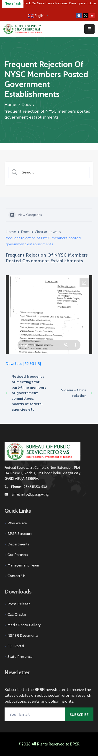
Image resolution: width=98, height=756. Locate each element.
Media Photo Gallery (24, 625)
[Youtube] (92, 15)
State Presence (20, 656)
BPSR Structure (20, 533)
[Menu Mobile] (89, 29)
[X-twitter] (85, 15)
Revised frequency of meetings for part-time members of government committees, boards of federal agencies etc (29, 393)
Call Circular (17, 614)
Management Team (23, 565)
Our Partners (18, 555)
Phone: (29, 487)
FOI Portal (16, 646)
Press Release (19, 604)
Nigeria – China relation (73, 393)
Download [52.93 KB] (23, 363)
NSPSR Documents (23, 635)
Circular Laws (46, 231)
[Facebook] (79, 15)
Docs (26, 104)
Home (10, 104)
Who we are (17, 523)
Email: (30, 494)
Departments (18, 544)
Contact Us (17, 576)
